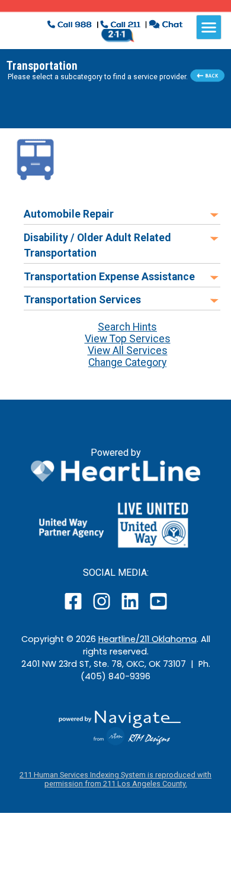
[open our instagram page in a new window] (102, 609)
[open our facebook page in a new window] (74, 609)
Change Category (127, 362)
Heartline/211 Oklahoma (147, 639)
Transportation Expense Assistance (109, 277)
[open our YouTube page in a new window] (158, 609)
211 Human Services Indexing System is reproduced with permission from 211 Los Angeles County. (115, 779)
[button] (35, 159)
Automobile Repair (69, 214)
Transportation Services (82, 300)
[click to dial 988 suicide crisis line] (71, 25)
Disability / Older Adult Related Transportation (97, 245)
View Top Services (128, 339)
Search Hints (127, 327)
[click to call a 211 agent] (121, 25)
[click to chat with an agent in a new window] (166, 25)
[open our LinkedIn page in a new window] (131, 609)
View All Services (128, 350)
